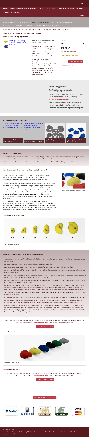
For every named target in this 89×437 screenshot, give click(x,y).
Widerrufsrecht (57, 432)
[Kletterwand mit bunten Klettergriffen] (6, 46)
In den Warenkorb (75, 61)
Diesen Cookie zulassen (45, 327)
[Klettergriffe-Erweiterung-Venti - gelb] (6, 42)
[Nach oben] (44, 421)
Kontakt (13, 434)
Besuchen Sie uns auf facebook (44, 398)
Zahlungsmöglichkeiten (26, 432)
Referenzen (14, 432)
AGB (71, 432)
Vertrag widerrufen (8, 429)
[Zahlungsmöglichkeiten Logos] (44, 411)
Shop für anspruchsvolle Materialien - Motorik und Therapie (28, 29)
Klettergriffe (50, 29)
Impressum (6, 434)
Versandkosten (38, 432)
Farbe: (63, 41)
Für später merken (67, 65)
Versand (74, 51)
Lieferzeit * (48, 432)
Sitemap (66, 432)
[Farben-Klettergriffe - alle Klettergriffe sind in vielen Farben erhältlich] (44, 348)
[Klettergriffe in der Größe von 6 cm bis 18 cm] (44, 230)
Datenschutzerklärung (41, 322)
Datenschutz (78, 432)
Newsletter (6, 432)
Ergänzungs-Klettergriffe (62, 29)
